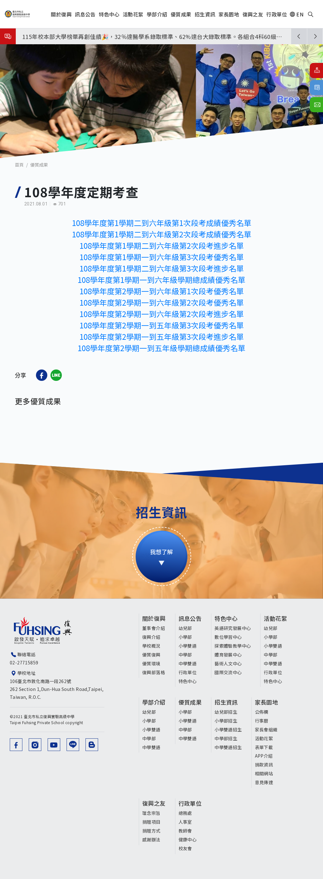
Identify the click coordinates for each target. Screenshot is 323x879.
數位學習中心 (228, 637)
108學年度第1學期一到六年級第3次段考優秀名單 (161, 256)
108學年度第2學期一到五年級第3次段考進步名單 (161, 336)
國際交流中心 (228, 672)
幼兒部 (185, 628)
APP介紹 (264, 756)
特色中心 (188, 681)
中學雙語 (188, 663)
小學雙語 (188, 646)
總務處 (185, 813)
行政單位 (188, 672)
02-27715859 (24, 662)
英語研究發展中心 (232, 628)
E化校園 (316, 70)
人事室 (185, 822)
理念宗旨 (151, 813)
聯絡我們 (316, 104)
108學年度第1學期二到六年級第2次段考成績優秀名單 (161, 234)
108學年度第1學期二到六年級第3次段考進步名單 (161, 268)
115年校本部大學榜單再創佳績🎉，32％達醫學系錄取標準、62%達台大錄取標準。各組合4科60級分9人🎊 (152, 37)
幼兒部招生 (225, 712)
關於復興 (154, 618)
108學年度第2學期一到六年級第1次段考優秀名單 (161, 290)
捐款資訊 (264, 764)
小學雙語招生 (228, 729)
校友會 (185, 848)
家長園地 (266, 702)
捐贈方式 (151, 830)
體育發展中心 (228, 654)
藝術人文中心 (228, 663)
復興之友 (154, 803)
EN (299, 14)
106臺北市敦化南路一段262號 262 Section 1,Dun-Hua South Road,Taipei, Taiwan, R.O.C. (56, 689)
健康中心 (188, 839)
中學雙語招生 (228, 747)
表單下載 (264, 747)
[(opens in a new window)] (41, 375)
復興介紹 (151, 637)
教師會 (185, 830)
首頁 (19, 165)
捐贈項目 (151, 822)
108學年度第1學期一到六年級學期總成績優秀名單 (161, 279)
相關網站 (264, 773)
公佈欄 (261, 712)
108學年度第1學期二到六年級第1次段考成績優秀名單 (161, 222)
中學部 (185, 654)
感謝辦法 (151, 839)
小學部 (185, 637)
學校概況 (151, 646)
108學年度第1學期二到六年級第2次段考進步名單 (161, 245)
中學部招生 (225, 738)
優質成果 (39, 165)
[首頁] (17, 14)
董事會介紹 (153, 628)
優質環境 (151, 663)
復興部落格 (153, 672)
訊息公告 (190, 618)
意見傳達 (264, 782)
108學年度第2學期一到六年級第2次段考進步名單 (161, 313)
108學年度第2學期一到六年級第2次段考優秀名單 (161, 302)
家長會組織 (266, 729)
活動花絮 (275, 618)
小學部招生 (225, 720)
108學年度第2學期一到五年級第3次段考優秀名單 (161, 325)
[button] (299, 36)
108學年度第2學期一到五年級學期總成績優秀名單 (161, 347)
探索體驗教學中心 (232, 646)
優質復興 (151, 654)
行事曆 (316, 87)
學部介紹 (154, 702)
